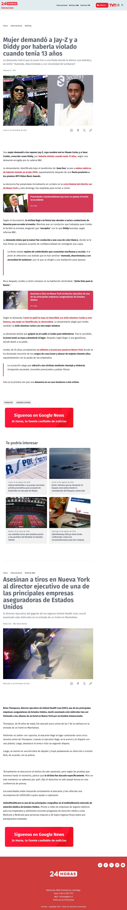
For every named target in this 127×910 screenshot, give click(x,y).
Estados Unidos (23, 402)
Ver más (34, 206)
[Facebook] (77, 130)
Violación (8, 402)
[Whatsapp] (71, 130)
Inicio (5, 25)
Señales (102, 5)
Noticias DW (85, 5)
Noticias (28, 25)
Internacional (62, 5)
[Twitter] (84, 130)
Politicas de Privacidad (63, 899)
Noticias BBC (74, 5)
